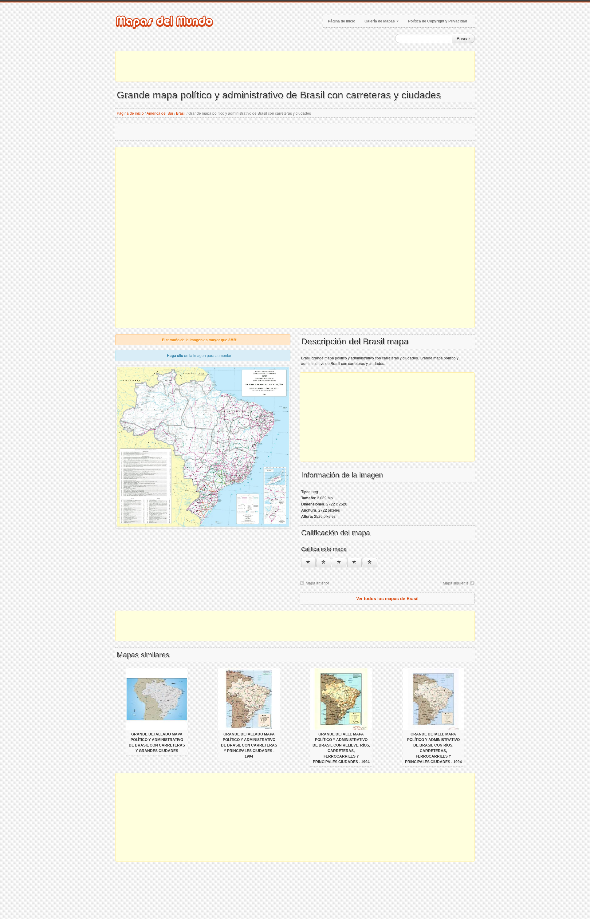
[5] (370, 562)
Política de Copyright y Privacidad (437, 21)
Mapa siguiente (456, 582)
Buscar (463, 38)
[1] (308, 562)
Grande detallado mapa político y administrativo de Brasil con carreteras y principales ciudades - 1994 (249, 745)
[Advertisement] (295, 66)
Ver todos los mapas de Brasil (387, 598)
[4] (354, 562)
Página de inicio (341, 21)
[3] (339, 562)
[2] (324, 562)
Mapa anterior (317, 582)
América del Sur (160, 113)
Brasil (181, 113)
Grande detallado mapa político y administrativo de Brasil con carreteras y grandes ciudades (157, 742)
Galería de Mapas (380, 21)
